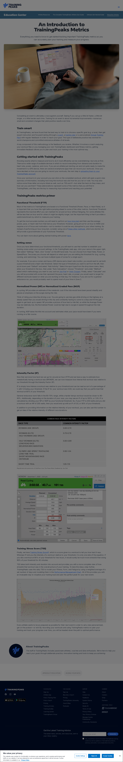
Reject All (94, 756)
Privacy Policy (25, 760)
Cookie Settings (80, 756)
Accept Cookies (107, 756)
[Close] (120, 756)
